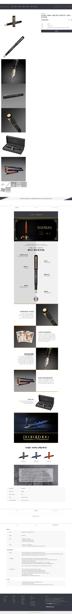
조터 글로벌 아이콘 (32, 604)
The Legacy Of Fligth (33, 605)
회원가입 (5, 599)
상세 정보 (16, 207)
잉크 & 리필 (13, 600)
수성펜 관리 (22, 600)
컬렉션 (12, 6)
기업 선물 (23, 6)
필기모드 (15, 6)
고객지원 (31, 6)
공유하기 (71, 20)
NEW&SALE (35, 6)
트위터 (48, 603)
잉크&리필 (19, 6)
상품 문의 (36, 207)
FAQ (22, 601)
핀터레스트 (52, 603)
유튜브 (50, 603)
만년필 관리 (22, 598)
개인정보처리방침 (32, 598)
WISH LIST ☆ (69, 19)
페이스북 (46, 603)
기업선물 (13, 601)
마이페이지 (68, 6)
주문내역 (5, 601)
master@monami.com (57, 599)
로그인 (66, 6)
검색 (62, 6)
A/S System (22, 602)
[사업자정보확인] (55, 601)
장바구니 (70, 6)
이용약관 (31, 599)
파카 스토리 (27, 6)
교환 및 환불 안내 (55, 207)
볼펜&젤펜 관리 (23, 599)
